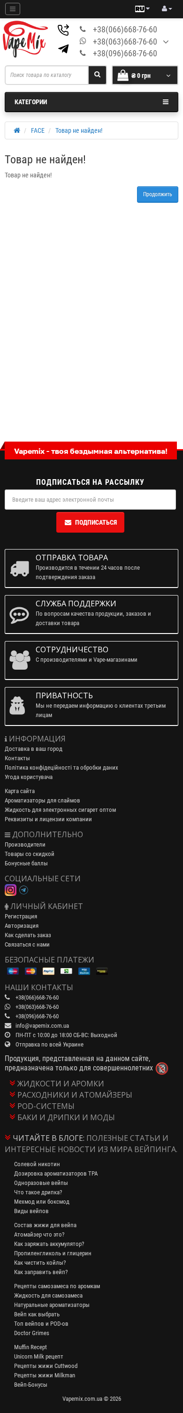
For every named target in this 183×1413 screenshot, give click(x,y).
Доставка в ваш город (33, 748)
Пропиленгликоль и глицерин (53, 1253)
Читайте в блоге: (48, 1138)
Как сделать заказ (28, 935)
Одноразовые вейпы (41, 1182)
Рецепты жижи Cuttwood (45, 1365)
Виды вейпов (31, 1210)
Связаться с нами (27, 944)
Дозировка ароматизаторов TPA (56, 1173)
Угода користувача (29, 776)
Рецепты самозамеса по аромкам (57, 1286)
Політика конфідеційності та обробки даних (61, 767)
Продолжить (157, 194)
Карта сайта (20, 790)
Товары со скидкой (29, 853)
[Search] (97, 75)
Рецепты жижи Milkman (44, 1375)
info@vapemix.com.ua (42, 1025)
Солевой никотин (37, 1164)
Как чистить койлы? (40, 1262)
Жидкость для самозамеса (48, 1295)
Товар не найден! (78, 130)
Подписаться (96, 522)
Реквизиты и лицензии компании (48, 819)
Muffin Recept (30, 1347)
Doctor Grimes (31, 1333)
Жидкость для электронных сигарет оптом (60, 809)
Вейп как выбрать (37, 1314)
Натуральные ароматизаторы (52, 1304)
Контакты (17, 758)
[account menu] (167, 9)
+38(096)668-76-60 (125, 53)
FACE (38, 130)
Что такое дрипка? (38, 1192)
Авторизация (21, 925)
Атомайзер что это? (39, 1234)
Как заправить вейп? (41, 1272)
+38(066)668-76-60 (125, 29)
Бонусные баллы (26, 863)
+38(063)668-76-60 (125, 41)
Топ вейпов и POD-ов (41, 1323)
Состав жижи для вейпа (45, 1225)
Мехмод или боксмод (41, 1201)
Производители (25, 844)
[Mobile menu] (12, 9)
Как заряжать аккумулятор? (49, 1243)
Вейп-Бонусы (30, 1384)
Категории (31, 102)
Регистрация (21, 916)
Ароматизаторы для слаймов (42, 800)
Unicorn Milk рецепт (38, 1356)
